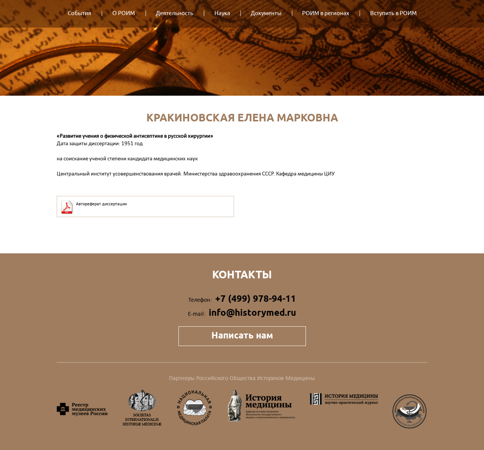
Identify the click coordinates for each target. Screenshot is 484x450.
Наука (222, 13)
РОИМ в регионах (325, 13)
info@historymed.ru (252, 312)
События (79, 13)
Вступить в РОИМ (393, 13)
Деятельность (174, 13)
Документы (266, 13)
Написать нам (242, 335)
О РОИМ (123, 13)
